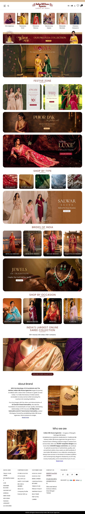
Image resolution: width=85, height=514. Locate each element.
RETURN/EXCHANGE (8, 479)
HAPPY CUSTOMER (23, 481)
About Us (20, 489)
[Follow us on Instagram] (67, 474)
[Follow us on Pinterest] (72, 474)
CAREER (34, 499)
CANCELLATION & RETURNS (37, 482)
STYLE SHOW (21, 476)
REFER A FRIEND (36, 479)
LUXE (4, 483)
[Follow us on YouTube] (76, 474)
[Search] (8, 6)
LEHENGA (5, 493)
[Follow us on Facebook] (63, 474)
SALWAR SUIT (7, 490)
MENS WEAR (6, 496)
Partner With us (22, 494)
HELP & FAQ (35, 497)
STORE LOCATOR (23, 473)
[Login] (74, 6)
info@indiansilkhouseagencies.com (51, 481)
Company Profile (23, 491)
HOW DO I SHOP (37, 473)
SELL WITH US (21, 479)
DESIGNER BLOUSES (6, 487)
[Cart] (81, 6)
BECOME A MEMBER (21, 485)
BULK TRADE (35, 494)
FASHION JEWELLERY (6, 502)
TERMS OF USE (36, 486)
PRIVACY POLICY (37, 489)
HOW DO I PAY (36, 476)
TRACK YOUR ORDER (7, 474)
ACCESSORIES (7, 506)
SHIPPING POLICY (37, 491)
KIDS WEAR (6, 498)
